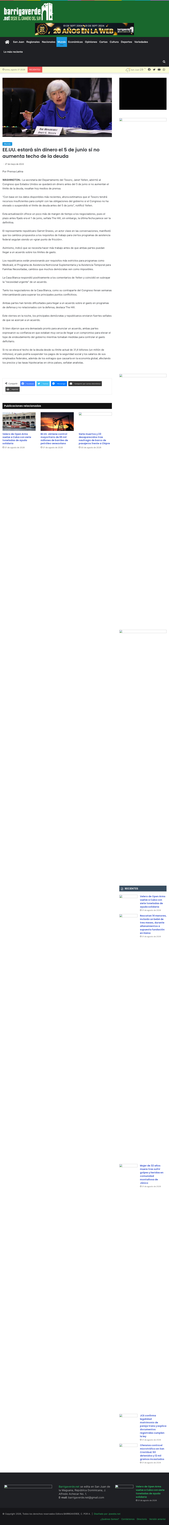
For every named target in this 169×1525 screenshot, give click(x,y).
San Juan (18, 41)
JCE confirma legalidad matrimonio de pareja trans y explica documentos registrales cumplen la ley (153, 1426)
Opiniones (91, 41)
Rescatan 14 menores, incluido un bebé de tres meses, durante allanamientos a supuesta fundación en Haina (153, 924)
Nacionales (48, 41)
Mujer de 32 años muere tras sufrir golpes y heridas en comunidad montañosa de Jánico (151, 1174)
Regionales (33, 41)
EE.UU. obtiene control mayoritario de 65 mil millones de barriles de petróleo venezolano (54, 438)
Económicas (75, 41)
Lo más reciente (13, 51)
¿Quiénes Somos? (110, 1519)
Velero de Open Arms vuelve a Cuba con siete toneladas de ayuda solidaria (16, 438)
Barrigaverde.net (69, 1486)
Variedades (141, 41)
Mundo (62, 41)
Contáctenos (128, 1519)
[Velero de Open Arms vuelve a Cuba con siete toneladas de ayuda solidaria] (19, 421)
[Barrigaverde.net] (28, 11)
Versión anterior (157, 1519)
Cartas (103, 41)
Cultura (114, 41)
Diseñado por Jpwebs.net (107, 1513)
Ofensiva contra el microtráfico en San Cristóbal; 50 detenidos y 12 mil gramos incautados (152, 1452)
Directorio (142, 1519)
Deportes (126, 41)
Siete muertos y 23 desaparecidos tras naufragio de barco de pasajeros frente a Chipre (94, 438)
